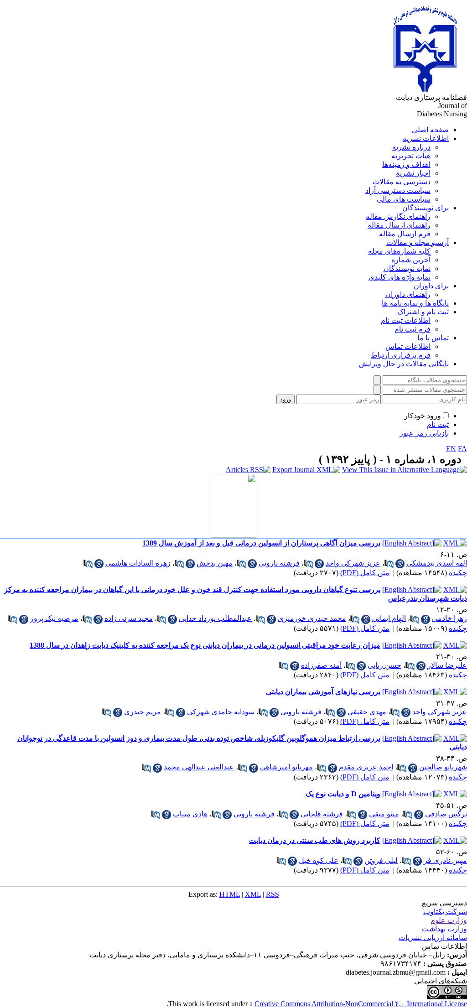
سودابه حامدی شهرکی (220, 712)
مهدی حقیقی (367, 712)
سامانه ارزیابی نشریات (433, 937)
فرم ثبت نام (412, 329)
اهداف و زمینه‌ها (406, 164)
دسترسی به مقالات (402, 182)
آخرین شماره (411, 260)
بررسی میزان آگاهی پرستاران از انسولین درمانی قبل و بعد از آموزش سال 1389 (261, 543)
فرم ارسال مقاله (405, 234)
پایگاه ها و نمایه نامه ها (415, 303)
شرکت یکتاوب (445, 911)
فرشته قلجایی (322, 814)
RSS (272, 894)
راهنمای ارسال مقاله (399, 225)
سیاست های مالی (404, 199)
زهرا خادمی (449, 618)
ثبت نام (438, 424)
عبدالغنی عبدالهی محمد (199, 767)
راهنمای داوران (408, 294)
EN (451, 448)
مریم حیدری (142, 712)
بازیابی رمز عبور (424, 433)
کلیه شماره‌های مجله (399, 251)
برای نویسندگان (425, 208)
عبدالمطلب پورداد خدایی (215, 618)
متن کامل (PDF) (364, 573)
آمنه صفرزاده (321, 665)
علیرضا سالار (447, 665)
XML (253, 894)
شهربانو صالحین (443, 767)
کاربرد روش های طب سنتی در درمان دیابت (314, 840)
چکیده (458, 573)
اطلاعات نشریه (426, 138)
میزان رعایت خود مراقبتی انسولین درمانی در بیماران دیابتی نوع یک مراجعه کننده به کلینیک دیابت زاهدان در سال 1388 (205, 645)
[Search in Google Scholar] (400, 563)
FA (462, 448)
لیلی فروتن (381, 860)
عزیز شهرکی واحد (353, 563)
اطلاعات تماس (408, 346)
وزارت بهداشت (444, 929)
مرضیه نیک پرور (54, 618)
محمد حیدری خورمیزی (312, 618)
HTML (229, 894)
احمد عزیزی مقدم (366, 767)
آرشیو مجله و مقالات (417, 242)
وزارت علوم (449, 920)
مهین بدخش (215, 563)
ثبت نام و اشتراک (423, 312)
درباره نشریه (411, 147)
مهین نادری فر (445, 860)
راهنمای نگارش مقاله (398, 216)
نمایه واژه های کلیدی (399, 277)
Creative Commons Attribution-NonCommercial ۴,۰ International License (360, 1004)
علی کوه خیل (318, 860)
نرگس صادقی (446, 814)
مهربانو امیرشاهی (286, 767)
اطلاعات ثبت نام (406, 320)
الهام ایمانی (389, 618)
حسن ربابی (384, 665)
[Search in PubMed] (389, 563)
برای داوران (431, 286)
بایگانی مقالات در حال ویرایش (404, 364)
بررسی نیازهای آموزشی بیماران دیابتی (323, 692)
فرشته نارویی (279, 563)
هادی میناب (190, 814)
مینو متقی (384, 814)
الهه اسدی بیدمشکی (436, 563)
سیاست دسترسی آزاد (398, 190)
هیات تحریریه (411, 156)
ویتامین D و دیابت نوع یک (343, 794)
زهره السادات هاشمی (138, 563)
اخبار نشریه (413, 173)
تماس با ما (433, 338)
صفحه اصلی (430, 130)
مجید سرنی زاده (128, 618)
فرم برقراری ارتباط (401, 355)
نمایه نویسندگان (407, 268)
